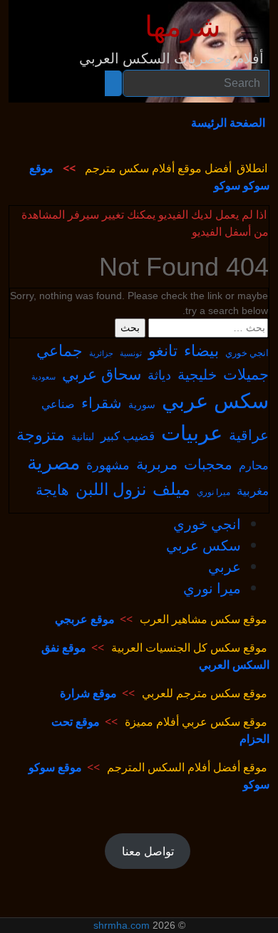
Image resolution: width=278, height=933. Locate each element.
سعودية (43, 376)
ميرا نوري (213, 492)
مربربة (156, 464)
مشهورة (108, 464)
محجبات (208, 464)
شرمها (183, 27)
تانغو (162, 350)
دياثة (159, 374)
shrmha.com (121, 925)
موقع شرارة (88, 693)
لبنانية (82, 436)
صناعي (58, 404)
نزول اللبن (111, 488)
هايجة (52, 489)
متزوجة (40, 433)
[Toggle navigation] (249, 33)
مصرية (53, 462)
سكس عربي (215, 400)
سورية (141, 404)
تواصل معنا (148, 851)
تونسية (131, 353)
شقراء (101, 402)
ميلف (171, 488)
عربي (224, 566)
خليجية (197, 374)
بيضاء (201, 350)
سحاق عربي (101, 373)
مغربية (253, 490)
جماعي (59, 350)
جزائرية (101, 353)
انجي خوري (247, 352)
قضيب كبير (128, 435)
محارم (254, 465)
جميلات (246, 374)
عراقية (249, 434)
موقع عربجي (85, 619)
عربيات (191, 432)
